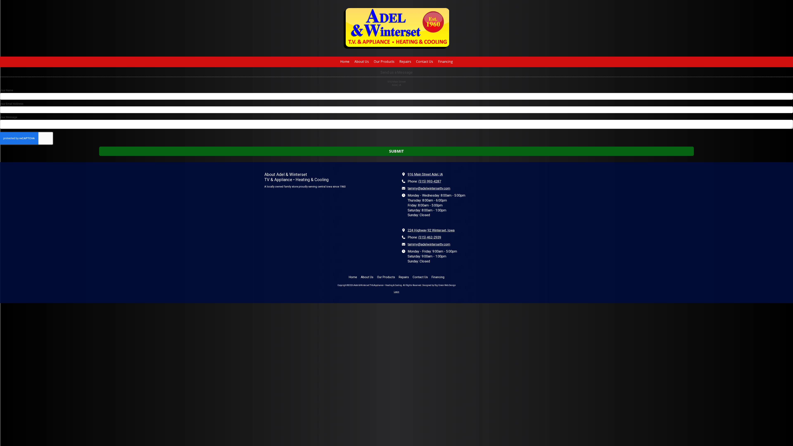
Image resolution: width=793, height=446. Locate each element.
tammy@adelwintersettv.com (429, 188)
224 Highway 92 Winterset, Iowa (431, 230)
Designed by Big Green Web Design (439, 285)
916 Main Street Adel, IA (425, 174)
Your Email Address (11, 103)
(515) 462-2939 (429, 237)
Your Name (6, 90)
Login (396, 292)
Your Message (8, 117)
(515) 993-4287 (429, 181)
